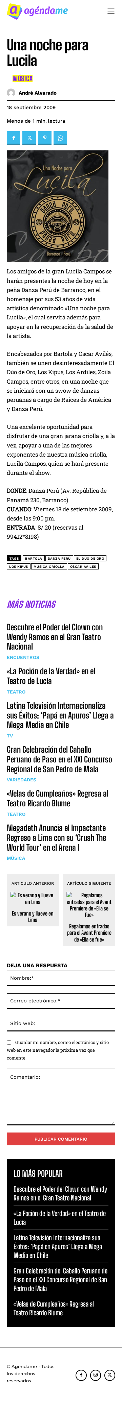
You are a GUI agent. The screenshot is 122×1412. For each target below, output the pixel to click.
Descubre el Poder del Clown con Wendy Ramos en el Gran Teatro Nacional (55, 637)
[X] (29, 138)
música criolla (49, 566)
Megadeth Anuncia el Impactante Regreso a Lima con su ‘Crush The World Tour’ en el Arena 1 (56, 837)
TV (10, 735)
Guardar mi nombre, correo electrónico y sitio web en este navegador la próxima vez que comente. (58, 1050)
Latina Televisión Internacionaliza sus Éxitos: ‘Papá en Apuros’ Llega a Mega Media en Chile (60, 715)
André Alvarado (38, 93)
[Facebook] (13, 138)
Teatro (16, 691)
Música (16, 858)
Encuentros (23, 657)
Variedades (21, 779)
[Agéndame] (37, 11)
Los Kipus (18, 566)
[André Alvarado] (13, 93)
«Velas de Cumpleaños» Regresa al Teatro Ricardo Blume (57, 798)
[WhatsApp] (60, 138)
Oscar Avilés (83, 566)
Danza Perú (59, 558)
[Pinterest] (45, 138)
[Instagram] (95, 1375)
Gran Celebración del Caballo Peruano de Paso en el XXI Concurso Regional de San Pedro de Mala (59, 759)
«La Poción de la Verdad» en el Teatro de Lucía (51, 676)
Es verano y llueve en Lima (33, 916)
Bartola (33, 558)
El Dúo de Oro (90, 558)
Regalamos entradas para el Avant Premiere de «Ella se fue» (89, 932)
